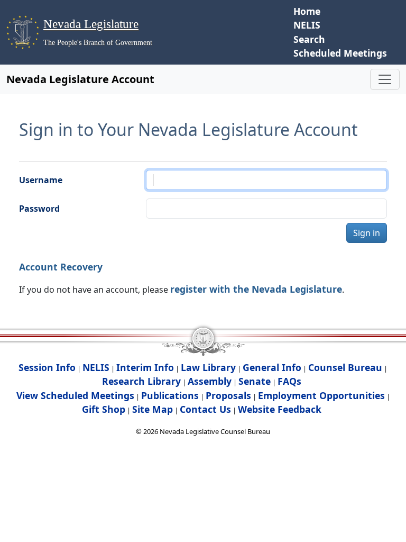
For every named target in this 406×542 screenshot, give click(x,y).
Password (39, 208)
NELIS (306, 25)
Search (309, 39)
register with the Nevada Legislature (256, 289)
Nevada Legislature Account (80, 79)
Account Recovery (61, 266)
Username (40, 180)
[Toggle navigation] (385, 79)
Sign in (366, 233)
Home (306, 11)
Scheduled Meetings (340, 53)
